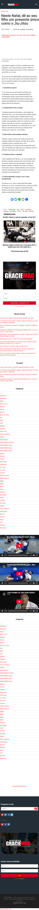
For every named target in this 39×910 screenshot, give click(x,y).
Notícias (4, 11)
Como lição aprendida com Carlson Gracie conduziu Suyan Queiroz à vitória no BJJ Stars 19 (18, 342)
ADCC (2, 401)
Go (36, 808)
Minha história (4, 475)
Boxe (1, 420)
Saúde (2, 506)
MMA (1, 481)
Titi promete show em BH (19, 251)
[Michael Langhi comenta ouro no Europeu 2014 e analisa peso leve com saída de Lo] (19, 231)
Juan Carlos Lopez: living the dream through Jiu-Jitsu (17, 318)
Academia (3, 398)
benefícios (12, 209)
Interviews (3, 462)
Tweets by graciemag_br (19, 786)
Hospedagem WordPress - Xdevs (19, 902)
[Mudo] (34, 555)
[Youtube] (2, 814)
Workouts (3, 528)
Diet (1, 423)
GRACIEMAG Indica (6, 445)
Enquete (2, 429)
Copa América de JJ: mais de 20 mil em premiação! (16, 339)
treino (2, 519)
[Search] (36, 4)
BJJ (18, 209)
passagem (3, 495)
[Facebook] (8, 814)
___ (1, 393)
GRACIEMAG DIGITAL (7, 442)
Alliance (2, 407)
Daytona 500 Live (5, 909)
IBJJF (19, 211)
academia (3, 396)
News (2, 486)
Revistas (3, 503)
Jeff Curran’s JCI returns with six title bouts (13, 346)
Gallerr (2, 437)
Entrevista (3, 431)
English (2, 426)
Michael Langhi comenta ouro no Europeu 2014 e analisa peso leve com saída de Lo (19, 246)
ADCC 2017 (3, 404)
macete (2, 473)
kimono (31, 211)
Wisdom (2, 525)
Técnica (2, 517)
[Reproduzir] (2, 555)
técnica (2, 514)
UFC (1, 522)
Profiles (2, 500)
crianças (6, 211)
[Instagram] (5, 814)
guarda (2, 453)
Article (2, 409)
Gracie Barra (4, 440)
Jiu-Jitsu (25, 211)
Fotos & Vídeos (5, 434)
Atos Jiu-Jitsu (4, 415)
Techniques (3, 511)
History (2, 456)
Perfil (1, 497)
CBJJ (22, 209)
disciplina (13, 211)
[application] (19, 546)
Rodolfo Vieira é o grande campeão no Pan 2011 (19, 217)
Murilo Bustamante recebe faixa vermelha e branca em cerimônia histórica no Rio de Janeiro (17, 350)
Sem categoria (4, 508)
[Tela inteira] (37, 555)
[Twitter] (11, 814)
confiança (28, 209)
